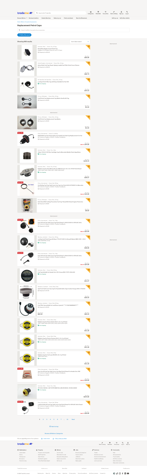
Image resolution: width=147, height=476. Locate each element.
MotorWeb (64, 468)
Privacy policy (72, 473)
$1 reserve (21, 458)
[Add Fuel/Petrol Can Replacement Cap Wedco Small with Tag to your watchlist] (87, 97)
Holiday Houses (105, 468)
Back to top (54, 426)
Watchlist (110, 444)
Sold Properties (42, 454)
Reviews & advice (34, 18)
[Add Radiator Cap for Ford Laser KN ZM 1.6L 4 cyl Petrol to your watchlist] (87, 353)
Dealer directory (46, 18)
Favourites (116, 444)
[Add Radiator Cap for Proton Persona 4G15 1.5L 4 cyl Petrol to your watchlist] (87, 337)
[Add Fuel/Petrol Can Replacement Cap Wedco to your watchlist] (87, 117)
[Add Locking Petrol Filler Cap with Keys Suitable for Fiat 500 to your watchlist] (87, 80)
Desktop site (41, 473)
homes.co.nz (44, 468)
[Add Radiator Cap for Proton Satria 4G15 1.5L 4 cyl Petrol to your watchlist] (87, 320)
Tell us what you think (61, 438)
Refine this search (25, 35)
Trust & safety (116, 456)
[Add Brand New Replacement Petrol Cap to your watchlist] (87, 47)
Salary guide (78, 460)
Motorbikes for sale (61, 454)
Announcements (117, 454)
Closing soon (22, 456)
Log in (127, 13)
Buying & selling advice (62, 456)
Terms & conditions (82, 473)
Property (40, 450)
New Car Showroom (81, 18)
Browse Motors (21, 18)
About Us (48, 473)
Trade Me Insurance (22, 468)
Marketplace (22, 450)
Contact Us (102, 473)
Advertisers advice (80, 458)
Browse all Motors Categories (54, 433)
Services (96, 450)
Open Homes (41, 456)
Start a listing (102, 444)
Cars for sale (60, 452)
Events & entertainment (100, 456)
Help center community (118, 463)
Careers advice (79, 454)
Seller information (117, 460)
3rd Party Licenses (117, 458)
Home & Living (22, 460)
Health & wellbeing (98, 458)
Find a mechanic (68, 18)
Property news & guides (44, 452)
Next (73, 419)
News (59, 473)
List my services (98, 460)
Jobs (77, 450)
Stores (21, 454)
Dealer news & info (61, 458)
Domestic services (98, 454)
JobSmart (78, 456)
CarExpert (84, 468)
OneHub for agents (42, 458)
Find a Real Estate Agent (44, 460)
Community (116, 450)
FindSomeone (126, 468)
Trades (96, 452)
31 (67, 419)
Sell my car (115, 18)
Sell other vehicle (124, 18)
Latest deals (22, 452)
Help (114, 452)
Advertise (65, 473)
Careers (54, 473)
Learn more (46, 438)
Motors (59, 450)
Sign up (121, 13)
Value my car (57, 18)
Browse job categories (81, 452)
